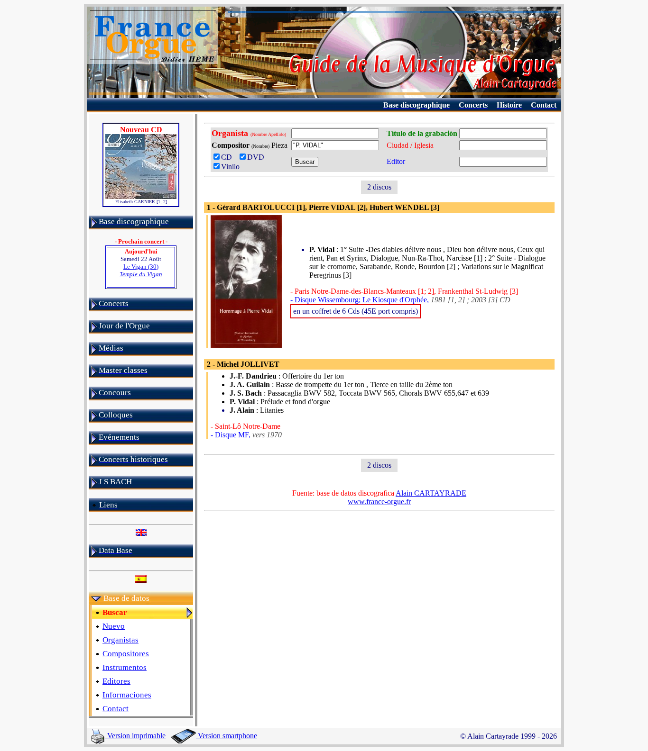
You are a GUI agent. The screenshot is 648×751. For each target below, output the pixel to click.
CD (228, 157)
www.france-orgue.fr (379, 502)
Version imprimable (135, 736)
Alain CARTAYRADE (431, 493)
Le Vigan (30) (141, 270)
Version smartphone (226, 736)
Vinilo (230, 167)
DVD (257, 157)
